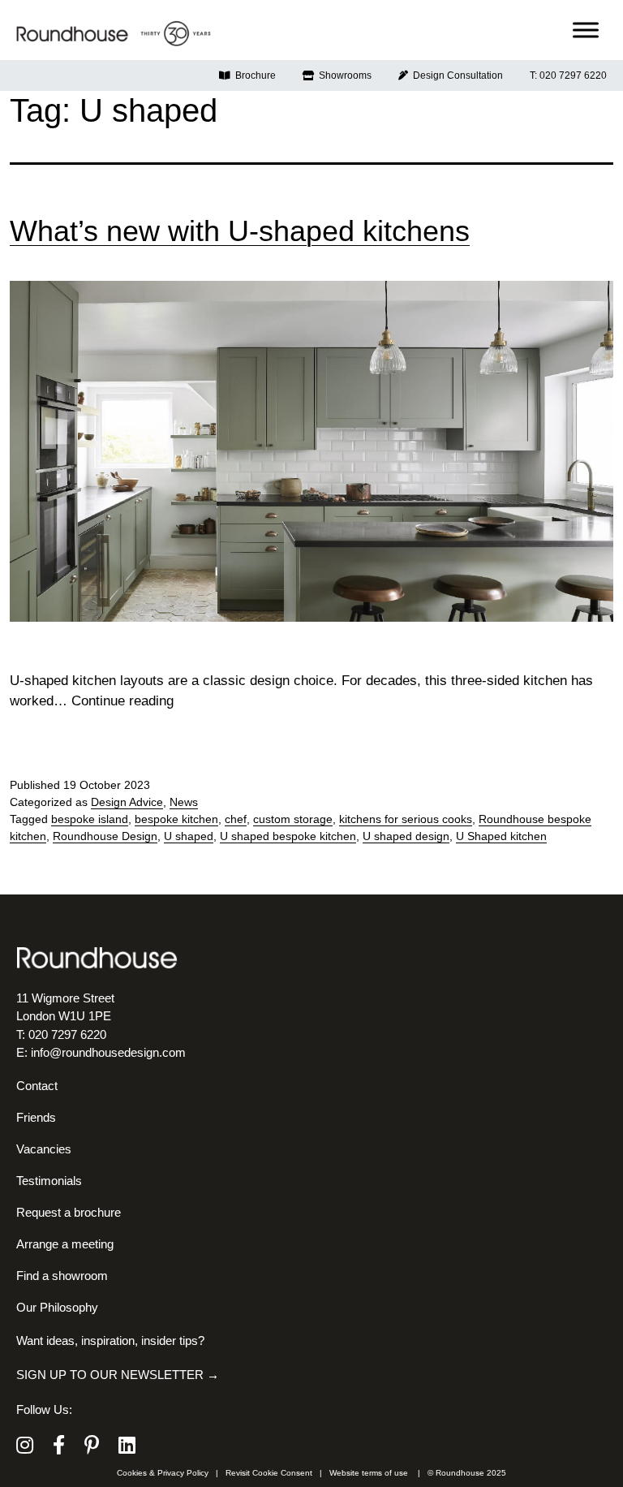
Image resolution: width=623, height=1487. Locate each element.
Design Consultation (455, 75)
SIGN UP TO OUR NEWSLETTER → (117, 1374)
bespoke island (89, 818)
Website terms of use (368, 1472)
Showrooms (343, 75)
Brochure (253, 75)
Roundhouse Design (105, 836)
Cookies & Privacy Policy (162, 1472)
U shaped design (406, 836)
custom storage (293, 818)
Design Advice (127, 801)
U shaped (188, 836)
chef (236, 818)
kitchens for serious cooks (405, 818)
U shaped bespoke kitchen (288, 836)
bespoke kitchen (176, 818)
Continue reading (122, 701)
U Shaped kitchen (501, 836)
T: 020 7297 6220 (568, 75)
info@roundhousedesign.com (108, 1052)
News (184, 801)
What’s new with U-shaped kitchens (240, 231)
